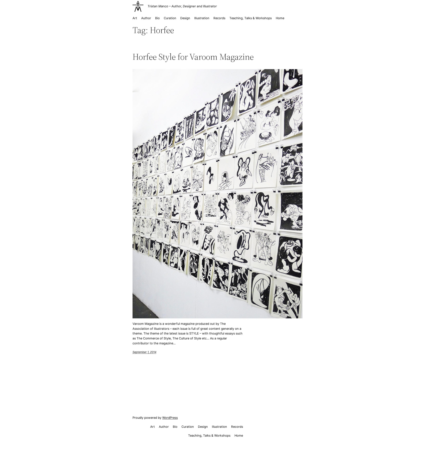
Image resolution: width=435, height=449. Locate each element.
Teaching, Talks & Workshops (250, 18)
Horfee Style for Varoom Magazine (193, 57)
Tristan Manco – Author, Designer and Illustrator (182, 6)
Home (280, 18)
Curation (170, 18)
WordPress (170, 417)
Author (146, 18)
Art (135, 18)
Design (185, 18)
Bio (157, 18)
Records (219, 18)
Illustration (201, 18)
